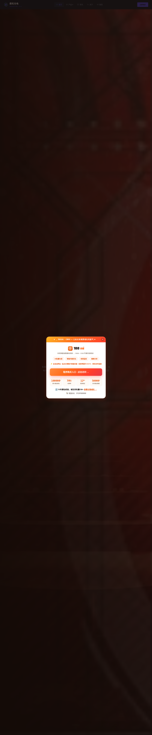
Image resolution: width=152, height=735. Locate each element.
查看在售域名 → (90, 389)
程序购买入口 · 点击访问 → (76, 372)
